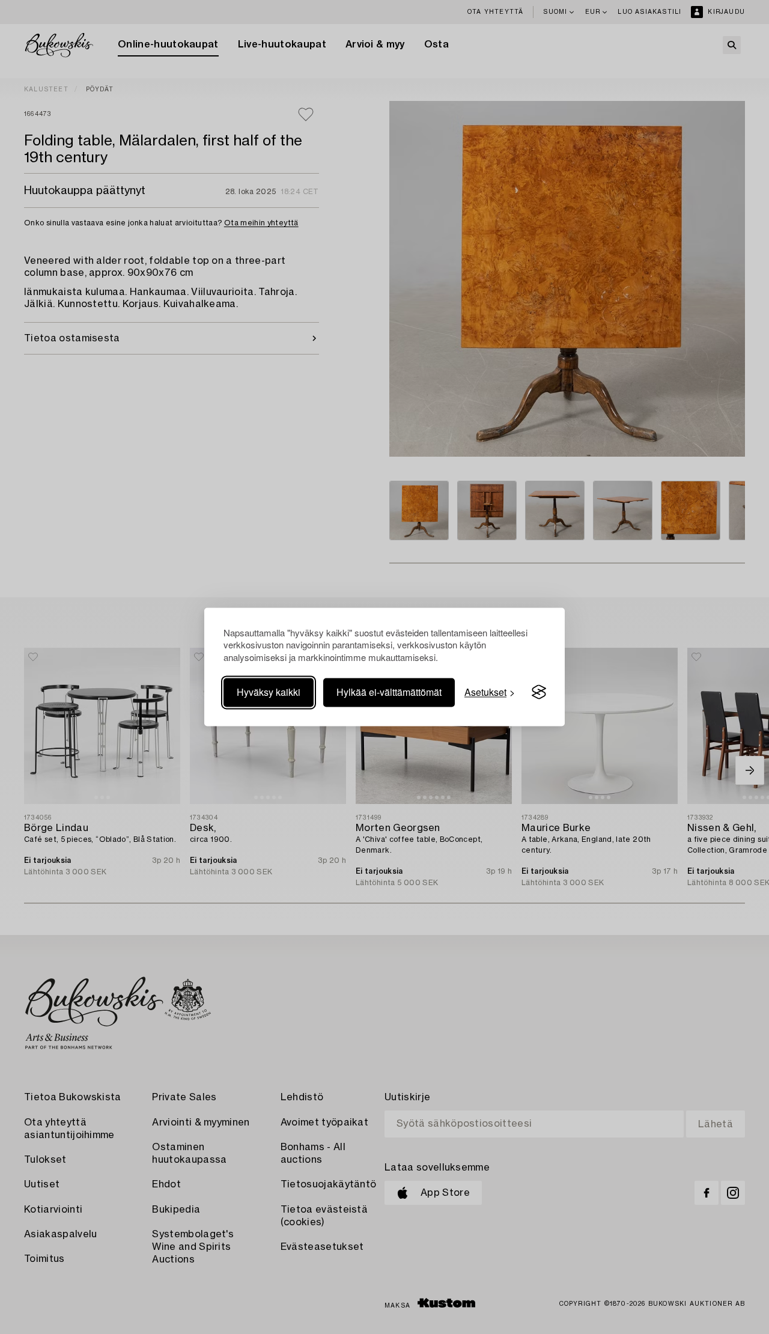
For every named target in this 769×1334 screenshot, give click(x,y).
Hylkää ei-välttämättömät (389, 692)
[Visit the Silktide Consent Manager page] (538, 692)
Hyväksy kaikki (268, 692)
